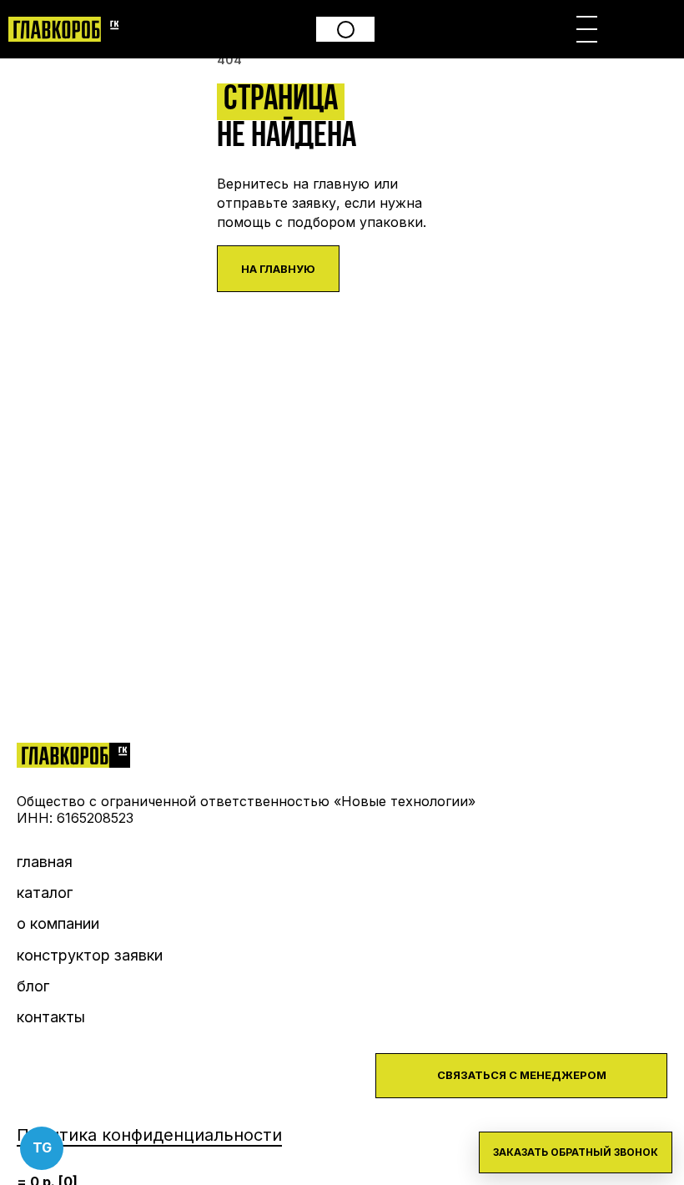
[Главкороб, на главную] (66, 29)
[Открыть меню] (586, 29)
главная (45, 861)
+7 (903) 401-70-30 (345, 29)
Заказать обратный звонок (575, 1152)
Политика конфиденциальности (149, 1135)
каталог (45, 892)
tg (42, 1147)
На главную (278, 268)
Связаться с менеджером (521, 1075)
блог (33, 986)
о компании (58, 923)
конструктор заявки (90, 955)
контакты (51, 1017)
